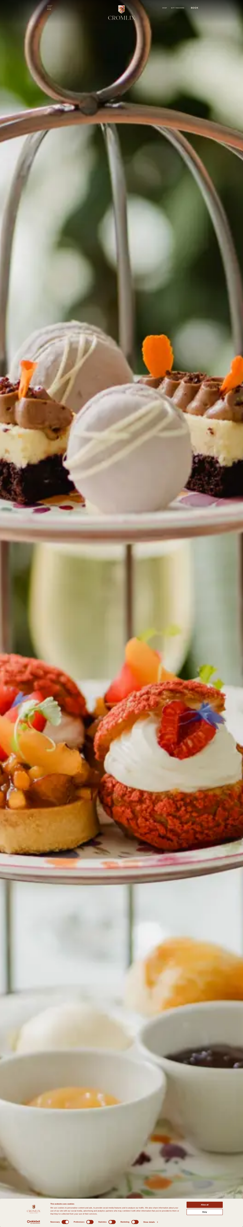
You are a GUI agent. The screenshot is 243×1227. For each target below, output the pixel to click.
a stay (193, 11)
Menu (49, 9)
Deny (204, 1212)
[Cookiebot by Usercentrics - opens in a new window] (34, 1222)
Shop (165, 8)
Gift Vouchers (177, 8)
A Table (194, 14)
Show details (149, 1222)
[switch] (90, 1222)
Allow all (204, 1205)
